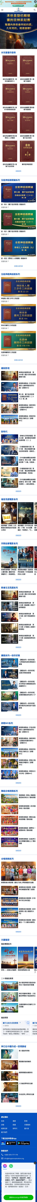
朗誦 (14, 1125)
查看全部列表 (18, 266)
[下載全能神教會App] (3, 1143)
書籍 (14, 1121)
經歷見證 (4, 1128)
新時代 (15, 1128)
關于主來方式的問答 (10, 1023)
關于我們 (4, 1132)
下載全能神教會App (8, 1138)
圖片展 (26, 1128)
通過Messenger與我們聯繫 (18, 1197)
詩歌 (2, 1125)
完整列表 (4, 207)
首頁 (2, 1121)
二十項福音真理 (7, 978)
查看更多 (18, 171)
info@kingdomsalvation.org (14, 1158)
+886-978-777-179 (11, 1155)
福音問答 (4, 1018)
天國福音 (27, 1125)
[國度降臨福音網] (18, 9)
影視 (25, 1121)
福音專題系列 (6, 944)
